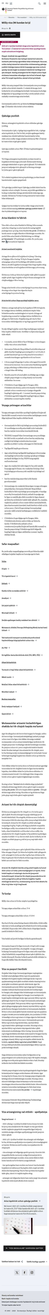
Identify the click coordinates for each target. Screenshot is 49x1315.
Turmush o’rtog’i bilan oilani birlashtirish (17, 670)
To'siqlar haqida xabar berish (11, 1305)
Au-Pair (5, 648)
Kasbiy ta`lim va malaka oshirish (14, 591)
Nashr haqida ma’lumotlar (10, 1299)
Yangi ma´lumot (7, 1119)
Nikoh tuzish (6, 677)
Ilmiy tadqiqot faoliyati (10, 706)
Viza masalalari (22, 17)
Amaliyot (5, 598)
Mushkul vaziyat (8, 692)
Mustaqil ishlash (8, 613)
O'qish (4, 569)
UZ (11, 3)
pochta (37, 790)
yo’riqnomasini (7, 239)
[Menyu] (44, 3)
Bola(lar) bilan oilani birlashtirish (14, 684)
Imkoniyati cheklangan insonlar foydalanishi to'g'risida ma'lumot (23, 1302)
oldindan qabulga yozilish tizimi (30, 208)
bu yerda (33, 231)
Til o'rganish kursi (8, 576)
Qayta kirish (6, 714)
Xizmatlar (11, 17)
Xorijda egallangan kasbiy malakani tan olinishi (19, 620)
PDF (3, 242)
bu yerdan (26, 1090)
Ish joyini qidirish (8, 605)
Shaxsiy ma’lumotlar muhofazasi (12, 1295)
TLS (37, 139)
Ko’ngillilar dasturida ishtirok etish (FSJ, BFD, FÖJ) (21, 655)
